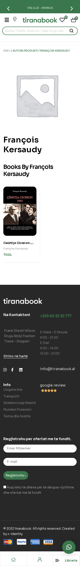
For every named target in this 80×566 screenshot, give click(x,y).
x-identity (15, 534)
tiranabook (23, 529)
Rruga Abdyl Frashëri (19, 336)
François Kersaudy (15, 248)
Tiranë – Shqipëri (16, 341)
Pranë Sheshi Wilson (19, 331)
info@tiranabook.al (57, 369)
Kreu (6, 50)
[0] (62, 20)
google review (53, 385)
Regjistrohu (15, 475)
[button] (8, 8)
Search (72, 31)
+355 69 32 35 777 (56, 316)
